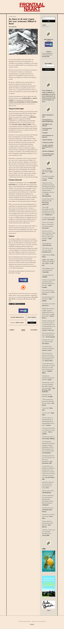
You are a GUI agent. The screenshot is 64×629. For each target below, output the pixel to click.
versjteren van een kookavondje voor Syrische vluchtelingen (23, 102)
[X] (11, 304)
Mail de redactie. (20, 322)
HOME (23, 330)
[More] (24, 304)
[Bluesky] (9, 304)
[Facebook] (15, 304)
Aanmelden (32, 322)
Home (32, 624)
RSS (49, 610)
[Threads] (20, 304)
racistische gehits (26, 98)
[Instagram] (17, 304)
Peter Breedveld (17, 317)
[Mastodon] (13, 304)
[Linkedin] (19, 304)
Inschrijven (48, 69)
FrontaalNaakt (32, 7)
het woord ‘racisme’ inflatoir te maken (21, 124)
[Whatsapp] (22, 304)
